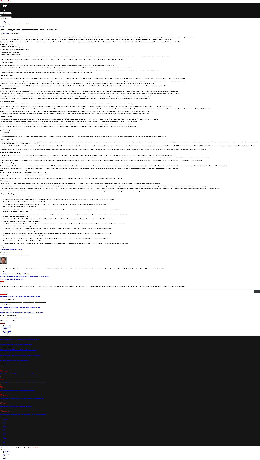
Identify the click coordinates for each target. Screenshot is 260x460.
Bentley (4, 9)
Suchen (2, 289)
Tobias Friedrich (5, 33)
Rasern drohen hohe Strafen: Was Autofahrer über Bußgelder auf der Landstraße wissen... (23, 414)
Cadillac (4, 433)
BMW (4, 425)
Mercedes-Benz (7, 331)
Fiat (4, 441)
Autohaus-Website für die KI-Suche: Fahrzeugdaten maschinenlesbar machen (20, 296)
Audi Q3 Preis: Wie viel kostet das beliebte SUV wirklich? (11, 249)
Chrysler (4, 434)
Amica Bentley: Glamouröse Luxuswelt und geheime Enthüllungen (15, 273)
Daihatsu (5, 438)
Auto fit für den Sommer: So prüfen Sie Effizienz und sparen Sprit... (17, 390)
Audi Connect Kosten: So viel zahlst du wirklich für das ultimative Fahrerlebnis (20, 355)
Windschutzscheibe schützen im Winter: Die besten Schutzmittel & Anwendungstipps (22, 312)
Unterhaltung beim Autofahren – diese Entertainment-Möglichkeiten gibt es (19, 339)
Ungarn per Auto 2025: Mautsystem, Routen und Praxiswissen (16, 318)
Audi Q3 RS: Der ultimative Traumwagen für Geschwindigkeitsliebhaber (13, 254)
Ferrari (4, 440)
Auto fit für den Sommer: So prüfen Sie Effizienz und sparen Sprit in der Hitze (20, 307)
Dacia (4, 437)
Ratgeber (4, 10)
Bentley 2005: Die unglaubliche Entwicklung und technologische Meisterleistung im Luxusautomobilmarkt (24, 276)
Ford (4, 442)
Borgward (5, 426)
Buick (4, 430)
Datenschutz (37, 447)
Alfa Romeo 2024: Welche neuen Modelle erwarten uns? (14, 360)
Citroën (4, 435)
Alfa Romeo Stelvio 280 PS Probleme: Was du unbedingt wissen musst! (18, 350)
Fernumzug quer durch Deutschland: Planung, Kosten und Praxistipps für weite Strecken (23, 302)
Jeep (4, 445)
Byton (4, 431)
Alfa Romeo (5, 5)
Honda (4, 444)
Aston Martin (5, 6)
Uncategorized (7, 333)
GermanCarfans (6, 3)
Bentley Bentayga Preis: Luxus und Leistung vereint (12, 279)
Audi (3, 7)
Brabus (4, 427)
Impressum (30, 447)
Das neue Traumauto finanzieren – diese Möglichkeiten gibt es (16, 344)
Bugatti (4, 429)
